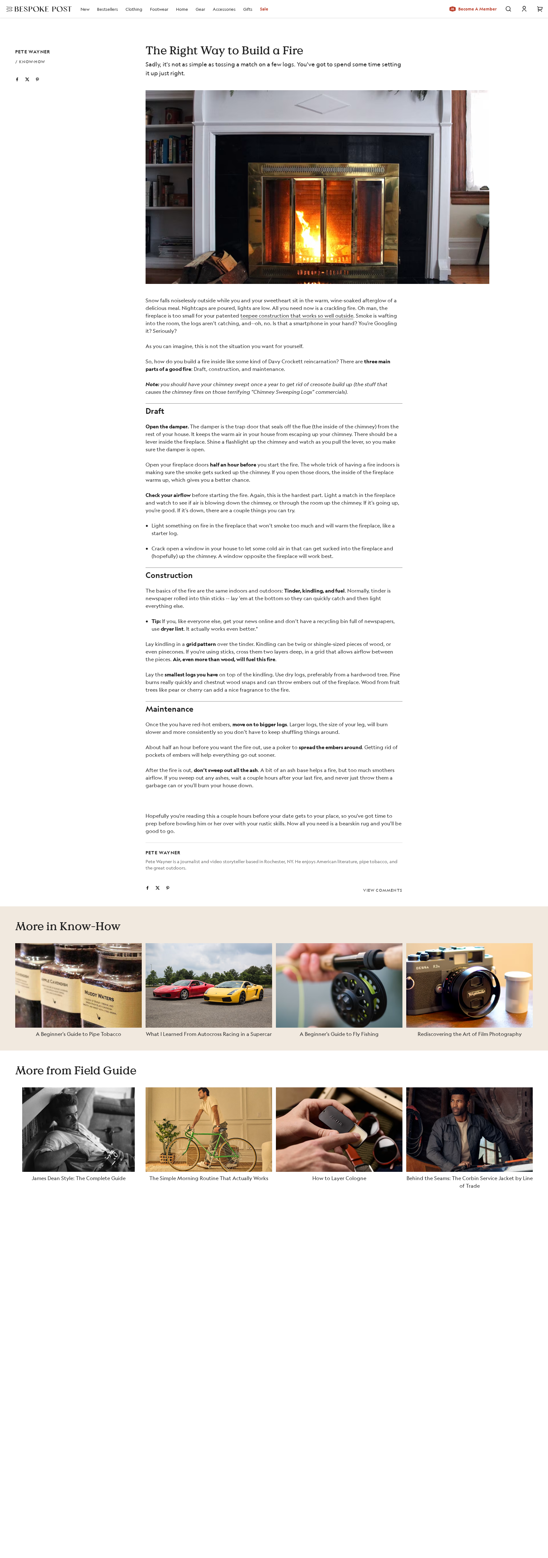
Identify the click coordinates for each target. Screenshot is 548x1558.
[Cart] (540, 9)
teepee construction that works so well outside (296, 315)
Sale (264, 8)
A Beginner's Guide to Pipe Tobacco (78, 1034)
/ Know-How (30, 61)
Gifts (247, 9)
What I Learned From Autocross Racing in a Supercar (209, 1034)
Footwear (159, 9)
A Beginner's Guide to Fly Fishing (339, 1034)
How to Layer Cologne (339, 1178)
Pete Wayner (32, 51)
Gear (200, 9)
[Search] (508, 9)
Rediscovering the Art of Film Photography (470, 1034)
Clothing (134, 9)
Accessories (224, 9)
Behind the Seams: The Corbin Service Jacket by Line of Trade (470, 1182)
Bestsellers (107, 9)
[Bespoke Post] (37, 9)
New (85, 9)
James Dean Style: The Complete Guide (79, 1178)
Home (182, 9)
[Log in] (524, 9)
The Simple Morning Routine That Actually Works (208, 1178)
